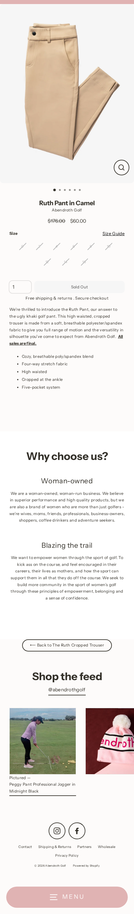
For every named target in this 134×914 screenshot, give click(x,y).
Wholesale (107, 847)
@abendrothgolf (66, 690)
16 (84, 262)
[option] (67, 93)
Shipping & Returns (54, 847)
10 (109, 246)
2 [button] (60, 190)
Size (13, 233)
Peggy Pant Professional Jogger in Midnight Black (42, 787)
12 (47, 262)
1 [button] (54, 190)
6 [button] (80, 190)
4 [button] (70, 190)
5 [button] (75, 190)
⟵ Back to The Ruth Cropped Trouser (67, 645)
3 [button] (65, 190)
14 (66, 262)
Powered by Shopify (86, 865)
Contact (25, 847)
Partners (84, 847)
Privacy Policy (67, 855)
